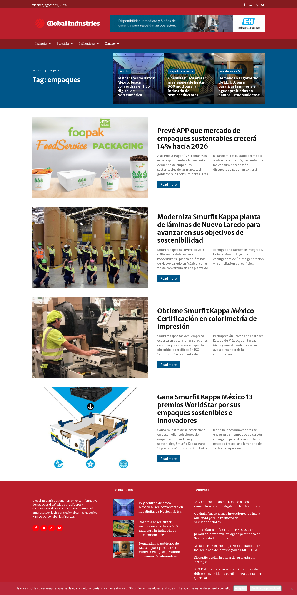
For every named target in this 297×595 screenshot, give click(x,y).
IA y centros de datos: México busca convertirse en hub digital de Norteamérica (161, 507)
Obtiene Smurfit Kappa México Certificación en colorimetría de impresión (207, 319)
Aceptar (240, 588)
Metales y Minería (230, 71)
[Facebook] (244, 5)
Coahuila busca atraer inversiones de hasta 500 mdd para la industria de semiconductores (227, 518)
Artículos (124, 71)
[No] (291, 589)
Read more (168, 185)
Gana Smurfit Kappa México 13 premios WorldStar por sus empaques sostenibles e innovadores (205, 409)
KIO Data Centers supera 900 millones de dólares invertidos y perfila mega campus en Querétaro (228, 574)
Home (35, 70)
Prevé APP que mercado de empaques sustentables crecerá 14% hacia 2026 (207, 138)
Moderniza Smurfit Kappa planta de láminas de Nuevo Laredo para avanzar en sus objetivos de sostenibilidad (209, 228)
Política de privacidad (265, 588)
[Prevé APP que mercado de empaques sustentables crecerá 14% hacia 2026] (90, 157)
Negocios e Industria (181, 71)
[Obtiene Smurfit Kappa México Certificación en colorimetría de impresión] (90, 337)
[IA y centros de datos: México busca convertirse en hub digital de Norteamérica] (138, 78)
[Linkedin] (250, 5)
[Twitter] (257, 5)
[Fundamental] (187, 23)
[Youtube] (263, 5)
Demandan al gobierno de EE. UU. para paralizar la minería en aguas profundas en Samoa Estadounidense (227, 534)
